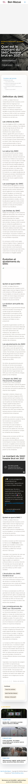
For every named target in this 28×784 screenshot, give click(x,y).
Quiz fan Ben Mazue (11, 693)
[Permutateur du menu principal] (25, 2)
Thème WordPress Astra (17, 773)
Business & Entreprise (9, 60)
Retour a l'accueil (10, 697)
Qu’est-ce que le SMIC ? (11, 84)
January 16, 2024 (10, 511)
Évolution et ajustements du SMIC (12, 83)
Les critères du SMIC (10, 81)
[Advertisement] (14, 19)
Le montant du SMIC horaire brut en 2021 (13, 87)
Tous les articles (10, 689)
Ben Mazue (14, 2)
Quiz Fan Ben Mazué (5, 771)
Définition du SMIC (8, 80)
